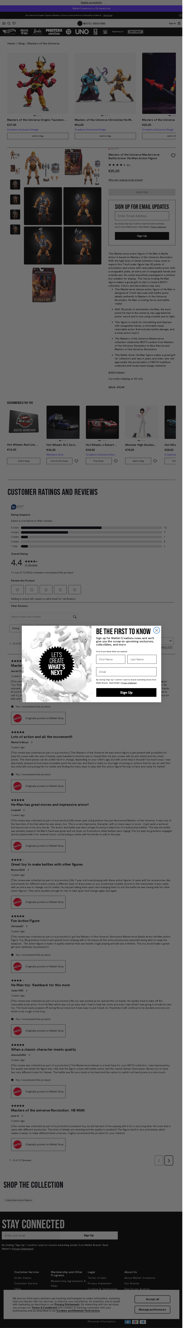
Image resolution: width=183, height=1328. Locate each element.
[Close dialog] (157, 630)
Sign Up (126, 692)
